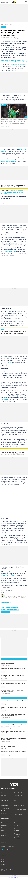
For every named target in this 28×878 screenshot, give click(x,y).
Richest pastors (13, 607)
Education (3, 686)
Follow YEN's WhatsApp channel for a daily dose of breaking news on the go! (14, 60)
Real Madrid (5, 399)
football (9, 362)
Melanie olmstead (5, 611)
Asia (2, 748)
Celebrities (3, 728)
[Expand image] (27, 104)
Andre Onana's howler (8, 575)
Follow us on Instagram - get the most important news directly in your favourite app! (13, 192)
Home (2, 24)
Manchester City (10, 251)
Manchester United (19, 65)
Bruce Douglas (13, 38)
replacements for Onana (9, 161)
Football (11, 24)
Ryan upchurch (4, 607)
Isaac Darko (5, 38)
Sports (6, 24)
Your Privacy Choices (15, 877)
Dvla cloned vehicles (6, 609)
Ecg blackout (16, 609)
